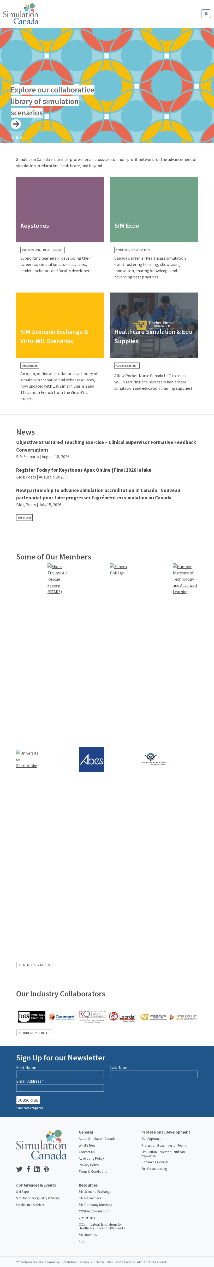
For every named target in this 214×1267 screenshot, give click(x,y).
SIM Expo (22, 1191)
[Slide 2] (17, 137)
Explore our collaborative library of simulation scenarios (52, 101)
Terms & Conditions (93, 1171)
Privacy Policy (89, 1165)
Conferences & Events (133, 250)
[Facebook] (30, 1169)
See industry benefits (34, 1033)
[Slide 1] (12, 137)
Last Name (119, 1067)
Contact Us (86, 1152)
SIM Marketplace (90, 1198)
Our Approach (151, 1138)
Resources (30, 365)
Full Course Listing (154, 1168)
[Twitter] (21, 1169)
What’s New (87, 1145)
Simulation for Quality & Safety (38, 1198)
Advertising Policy (91, 1158)
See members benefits (34, 965)
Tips (82, 1241)
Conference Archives (30, 1204)
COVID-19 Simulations (94, 1211)
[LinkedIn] (39, 1169)
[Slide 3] (21, 137)
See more (24, 517)
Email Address (30, 1081)
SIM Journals (88, 1235)
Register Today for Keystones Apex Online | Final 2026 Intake (83, 470)
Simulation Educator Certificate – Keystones (164, 1154)
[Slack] (48, 1169)
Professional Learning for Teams (164, 1145)
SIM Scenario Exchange (95, 1191)
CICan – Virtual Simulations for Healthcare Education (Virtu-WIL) (102, 1226)
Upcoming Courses (154, 1162)
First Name (26, 1067)
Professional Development (42, 250)
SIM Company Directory (95, 1204)
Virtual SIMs (87, 1218)
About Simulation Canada (97, 1138)
